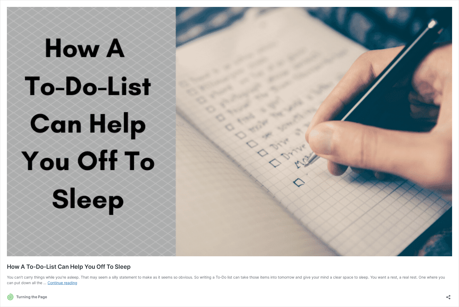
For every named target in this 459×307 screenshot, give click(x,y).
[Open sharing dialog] (448, 295)
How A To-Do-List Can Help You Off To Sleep (69, 266)
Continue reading (62, 282)
